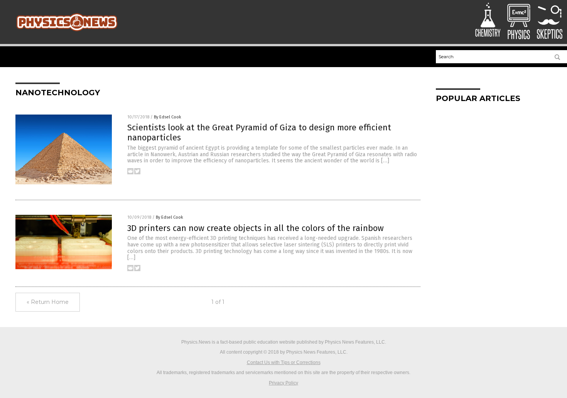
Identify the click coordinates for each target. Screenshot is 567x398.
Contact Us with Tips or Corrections (284, 362)
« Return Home (48, 301)
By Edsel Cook (167, 117)
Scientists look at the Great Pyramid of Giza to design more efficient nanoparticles (259, 132)
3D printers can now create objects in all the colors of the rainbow (255, 228)
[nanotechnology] (66, 32)
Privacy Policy (283, 383)
